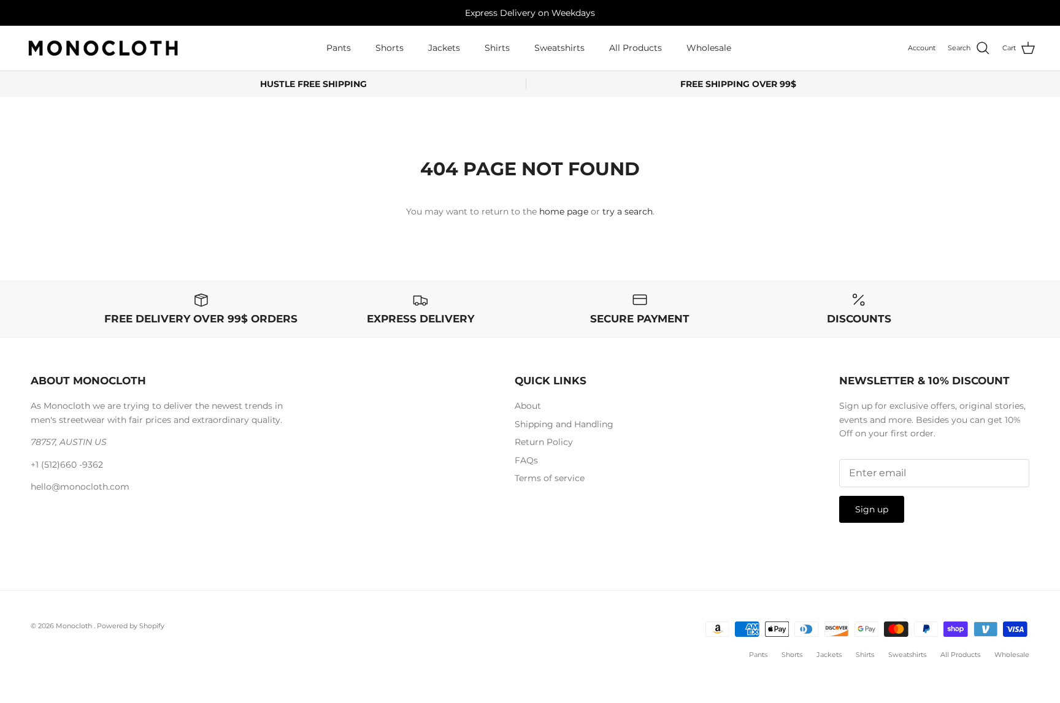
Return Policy (544, 441)
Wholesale (708, 47)
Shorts (389, 47)
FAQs (526, 460)
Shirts (497, 47)
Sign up (871, 509)
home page (563, 211)
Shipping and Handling (564, 424)
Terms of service (550, 478)
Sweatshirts (559, 47)
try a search (627, 211)
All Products (635, 47)
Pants (338, 47)
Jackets (444, 47)
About (528, 405)
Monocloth (75, 625)
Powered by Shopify (130, 625)
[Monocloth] (103, 48)
